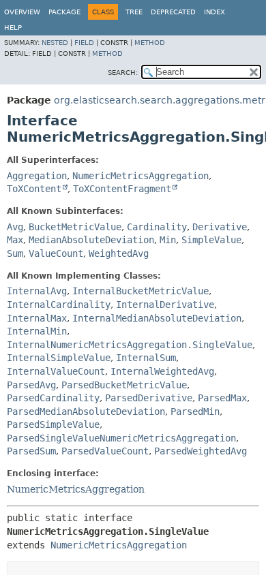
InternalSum (146, 357)
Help (13, 27)
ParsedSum (31, 451)
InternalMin (37, 331)
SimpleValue (211, 239)
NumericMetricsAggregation (140, 175)
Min (168, 239)
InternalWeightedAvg (162, 371)
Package (64, 12)
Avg (15, 226)
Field (84, 42)
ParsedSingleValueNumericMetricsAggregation (121, 438)
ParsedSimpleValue (53, 424)
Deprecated (173, 12)
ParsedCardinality (53, 397)
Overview (22, 12)
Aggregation (37, 175)
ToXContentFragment (122, 188)
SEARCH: (123, 72)
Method (149, 42)
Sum (15, 253)
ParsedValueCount (105, 451)
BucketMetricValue (75, 226)
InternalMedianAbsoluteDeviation (156, 318)
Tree (134, 12)
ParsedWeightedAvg (200, 451)
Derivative (219, 226)
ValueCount (56, 253)
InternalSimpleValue (58, 357)
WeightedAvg (119, 253)
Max (15, 239)
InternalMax (37, 318)
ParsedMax (222, 397)
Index (214, 12)
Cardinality (157, 226)
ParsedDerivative (148, 397)
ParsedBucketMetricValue (124, 384)
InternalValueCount (56, 371)
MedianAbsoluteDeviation (91, 239)
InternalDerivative (165, 304)
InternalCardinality (58, 304)
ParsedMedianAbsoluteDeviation (86, 411)
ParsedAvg (31, 384)
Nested (55, 42)
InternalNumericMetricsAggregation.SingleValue (129, 344)
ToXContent (34, 188)
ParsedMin (195, 411)
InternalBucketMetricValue (140, 290)
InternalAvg (37, 290)
